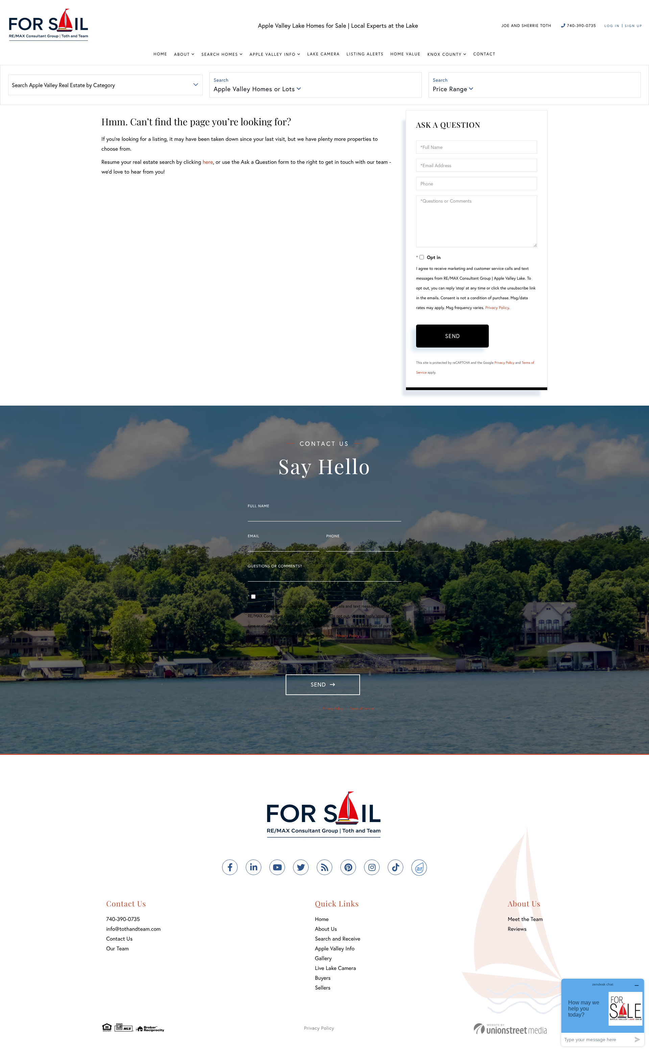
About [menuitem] (182, 54)
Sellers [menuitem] (323, 987)
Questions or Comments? (275, 566)
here (207, 161)
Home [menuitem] (160, 54)
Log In (612, 26)
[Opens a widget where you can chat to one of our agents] (603, 1012)
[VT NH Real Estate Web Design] (510, 1028)
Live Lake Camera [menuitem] (335, 968)
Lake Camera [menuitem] (323, 54)
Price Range (450, 89)
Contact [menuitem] (484, 54)
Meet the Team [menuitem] (525, 919)
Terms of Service (362, 708)
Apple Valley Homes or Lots (254, 89)
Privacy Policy (497, 307)
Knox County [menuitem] (444, 54)
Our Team (117, 948)
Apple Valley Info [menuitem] (273, 54)
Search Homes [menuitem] (219, 54)
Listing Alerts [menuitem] (365, 54)
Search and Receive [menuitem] (337, 938)
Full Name (258, 506)
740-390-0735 (581, 25)
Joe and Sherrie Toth (526, 25)
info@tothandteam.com (133, 928)
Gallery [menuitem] (323, 958)
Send (452, 335)
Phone (332, 536)
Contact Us (119, 938)
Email (253, 536)
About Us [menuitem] (326, 928)
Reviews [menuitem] (517, 928)
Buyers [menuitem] (323, 977)
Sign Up (633, 26)
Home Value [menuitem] (405, 54)
